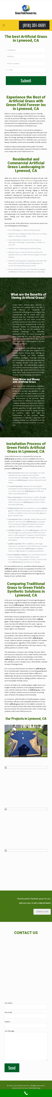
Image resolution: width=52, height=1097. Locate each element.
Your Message (9, 1031)
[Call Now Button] (26, 1093)
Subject (7, 1022)
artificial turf (29, 181)
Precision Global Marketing (30, 1088)
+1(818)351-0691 (42, 912)
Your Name (8, 1003)
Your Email (8, 1012)
